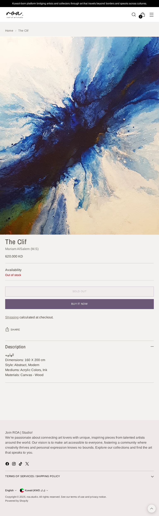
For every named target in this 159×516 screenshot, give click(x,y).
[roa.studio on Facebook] (7, 464)
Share (15, 329)
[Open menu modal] (151, 14)
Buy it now (79, 303)
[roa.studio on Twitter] (27, 464)
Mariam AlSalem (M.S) (22, 249)
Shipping (12, 317)
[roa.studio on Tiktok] (20, 464)
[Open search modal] (134, 14)
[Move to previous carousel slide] (140, 406)
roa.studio (32, 496)
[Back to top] (152, 509)
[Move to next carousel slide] (150, 405)
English (9, 490)
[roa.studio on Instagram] (14, 464)
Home (9, 30)
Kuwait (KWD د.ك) (35, 490)
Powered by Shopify (16, 500)
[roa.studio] (14, 14)
